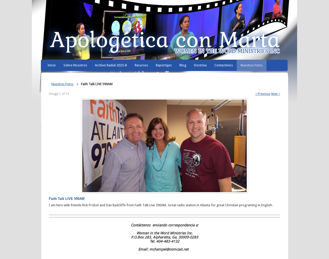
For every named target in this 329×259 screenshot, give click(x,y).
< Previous (262, 94)
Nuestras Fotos (62, 84)
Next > (275, 94)
